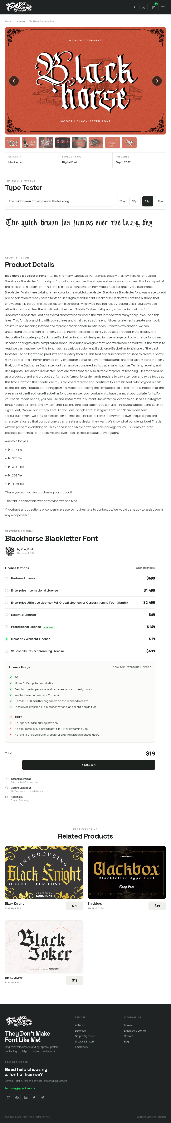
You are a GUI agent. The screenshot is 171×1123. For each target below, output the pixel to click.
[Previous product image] (14, 81)
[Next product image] (157, 81)
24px (122, 201)
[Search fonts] (134, 7)
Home (8, 21)
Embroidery (81, 1047)
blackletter (20, 21)
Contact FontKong (20, 800)
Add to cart (89, 764)
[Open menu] (162, 7)
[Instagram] (8, 1097)
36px (135, 201)
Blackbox (95, 903)
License (128, 1025)
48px (148, 201)
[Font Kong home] (19, 7)
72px (160, 201)
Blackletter (81, 1030)
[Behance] (25, 1097)
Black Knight (14, 903)
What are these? (145, 567)
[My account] (143, 7)
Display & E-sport (84, 1041)
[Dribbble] (17, 1097)
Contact (128, 1036)
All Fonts (79, 1025)
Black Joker (14, 978)
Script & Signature (85, 1036)
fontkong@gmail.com (20, 1088)
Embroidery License (135, 1030)
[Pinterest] (42, 1097)
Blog (126, 1041)
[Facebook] (34, 1097)
